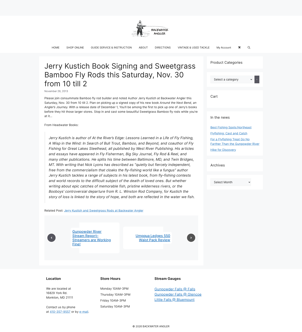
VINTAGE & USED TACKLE (194, 47)
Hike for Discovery (223, 150)
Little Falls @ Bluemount (174, 300)
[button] (249, 47)
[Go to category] (257, 79)
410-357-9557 (60, 311)
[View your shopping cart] (239, 47)
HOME (55, 47)
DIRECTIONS (163, 47)
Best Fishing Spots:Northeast (230, 127)
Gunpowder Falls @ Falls (174, 289)
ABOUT (143, 47)
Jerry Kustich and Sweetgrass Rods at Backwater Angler (103, 210)
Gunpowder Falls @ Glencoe (178, 294)
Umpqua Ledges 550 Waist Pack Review (153, 238)
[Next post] (191, 237)
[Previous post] (51, 237)
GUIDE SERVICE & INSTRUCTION (111, 47)
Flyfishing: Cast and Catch (228, 133)
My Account (224, 47)
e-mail (83, 311)
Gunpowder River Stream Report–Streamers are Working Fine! (91, 237)
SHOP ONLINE (75, 47)
